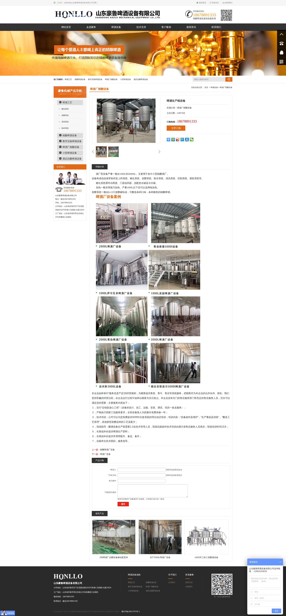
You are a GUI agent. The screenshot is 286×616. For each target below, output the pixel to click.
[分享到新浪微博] (178, 139)
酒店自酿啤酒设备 (141, 79)
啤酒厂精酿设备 (111, 79)
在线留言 (189, 587)
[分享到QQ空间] (173, 139)
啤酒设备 (116, 27)
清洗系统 (65, 122)
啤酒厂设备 (105, 454)
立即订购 (176, 128)
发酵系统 (65, 115)
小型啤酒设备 (125, 79)
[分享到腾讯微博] (182, 139)
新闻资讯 (191, 27)
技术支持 (141, 27)
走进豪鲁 (91, 27)
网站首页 (66, 27)
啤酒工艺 (68, 79)
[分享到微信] (191, 139)
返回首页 (202, 3)
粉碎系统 (65, 128)
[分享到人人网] (187, 139)
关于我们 (172, 574)
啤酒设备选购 (134, 574)
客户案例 (166, 27)
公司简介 (171, 582)
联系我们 (228, 3)
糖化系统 (65, 109)
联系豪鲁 (189, 574)
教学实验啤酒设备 (95, 79)
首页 (206, 87)
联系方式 (189, 582)
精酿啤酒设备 (80, 79)
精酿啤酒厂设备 (107, 449)
